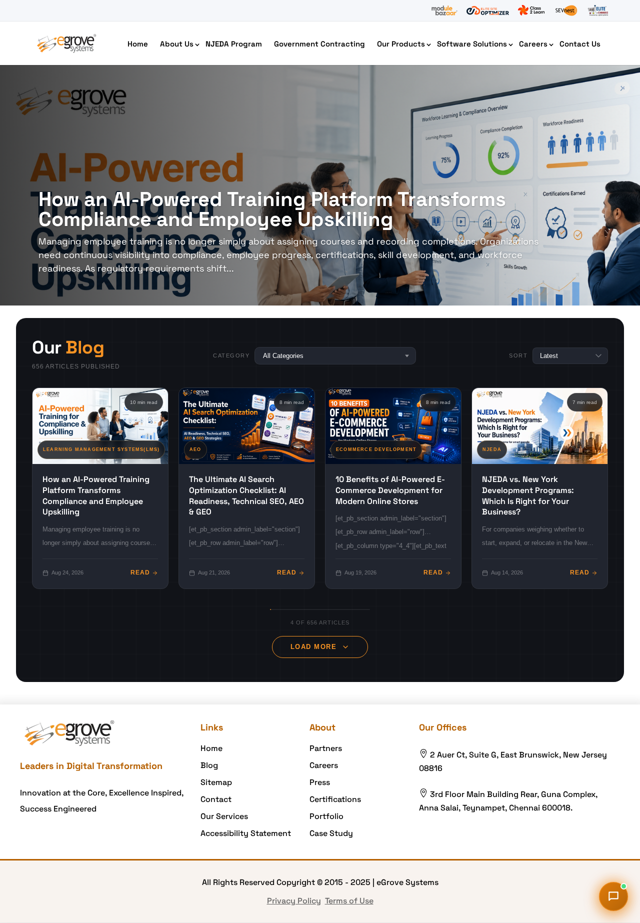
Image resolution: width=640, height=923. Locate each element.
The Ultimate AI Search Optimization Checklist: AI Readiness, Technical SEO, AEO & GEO (246, 495)
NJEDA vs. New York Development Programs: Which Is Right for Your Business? (528, 495)
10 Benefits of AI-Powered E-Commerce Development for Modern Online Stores (390, 490)
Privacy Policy (294, 901)
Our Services (224, 816)
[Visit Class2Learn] (531, 10)
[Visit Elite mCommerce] (598, 10)
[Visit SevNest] (566, 10)
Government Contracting (319, 43)
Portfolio (327, 816)
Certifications (335, 799)
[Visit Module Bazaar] (444, 10)
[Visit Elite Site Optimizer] (487, 10)
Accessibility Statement (245, 833)
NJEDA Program (234, 43)
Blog (209, 765)
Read (140, 572)
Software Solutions (472, 43)
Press (320, 782)
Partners (326, 748)
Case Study (331, 833)
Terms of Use (349, 901)
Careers (533, 43)
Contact (216, 799)
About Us (177, 43)
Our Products (401, 43)
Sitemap (216, 782)
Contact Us (580, 43)
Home (138, 43)
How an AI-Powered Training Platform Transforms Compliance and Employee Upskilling (272, 209)
